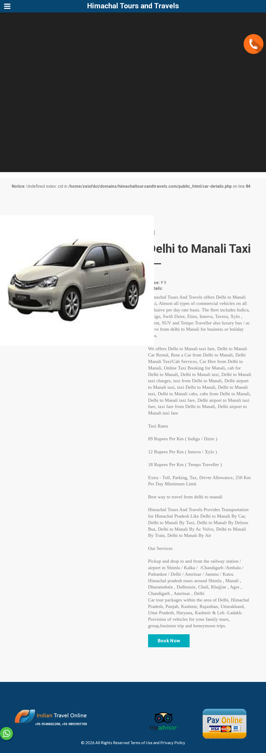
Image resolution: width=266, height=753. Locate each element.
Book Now (169, 640)
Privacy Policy (172, 742)
